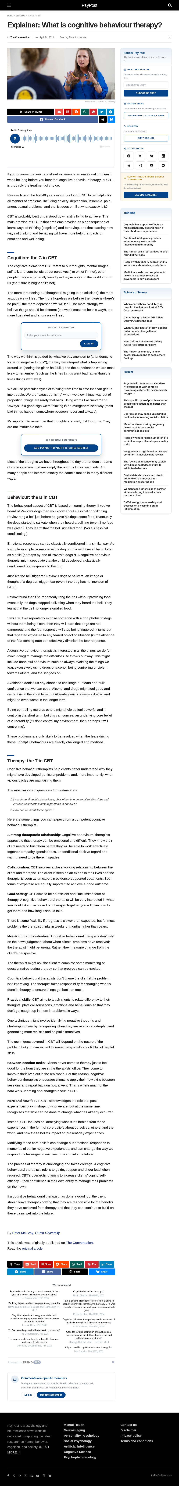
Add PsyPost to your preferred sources (61, 448)
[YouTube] (152, 165)
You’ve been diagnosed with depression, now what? (34, 1330)
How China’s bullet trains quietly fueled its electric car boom (143, 343)
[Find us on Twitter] (13, 1475)
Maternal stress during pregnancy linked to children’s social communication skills (144, 427)
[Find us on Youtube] (37, 1475)
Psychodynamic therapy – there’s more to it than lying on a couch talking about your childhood (34, 1293)
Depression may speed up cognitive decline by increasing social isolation (146, 415)
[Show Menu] (9, 5)
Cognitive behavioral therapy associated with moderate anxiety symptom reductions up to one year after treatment (34, 1318)
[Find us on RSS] (32, 1475)
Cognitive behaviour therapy (87, 1291)
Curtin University (47, 1233)
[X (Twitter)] (140, 156)
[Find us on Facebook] (8, 1475)
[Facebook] (129, 156)
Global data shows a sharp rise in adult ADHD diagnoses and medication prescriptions (143, 478)
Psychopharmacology (80, 1457)
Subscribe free (146, 93)
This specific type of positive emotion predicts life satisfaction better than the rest (146, 403)
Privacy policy (131, 1435)
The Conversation (20, 37)
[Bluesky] (152, 156)
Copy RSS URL (146, 138)
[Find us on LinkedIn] (20, 1475)
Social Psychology (78, 1441)
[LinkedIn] (163, 156)
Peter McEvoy (22, 1233)
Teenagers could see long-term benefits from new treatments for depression (34, 1341)
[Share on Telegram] (110, 112)
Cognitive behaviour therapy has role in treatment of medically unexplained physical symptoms (89, 1321)
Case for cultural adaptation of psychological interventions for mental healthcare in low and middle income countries (89, 1335)
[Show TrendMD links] (113, 1361)
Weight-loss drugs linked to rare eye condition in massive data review (145, 453)
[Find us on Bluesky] (50, 1476)
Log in (28, 1394)
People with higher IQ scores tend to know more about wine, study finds (145, 263)
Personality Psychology (81, 1435)
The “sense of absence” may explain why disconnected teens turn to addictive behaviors (145, 465)
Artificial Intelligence (79, 1446)
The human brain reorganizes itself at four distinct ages (146, 253)
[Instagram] (140, 165)
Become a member (51, 1394)
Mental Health (34, 16)
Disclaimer (128, 1430)
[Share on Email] (59, 112)
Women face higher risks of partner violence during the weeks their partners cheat (145, 492)
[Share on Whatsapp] (85, 112)
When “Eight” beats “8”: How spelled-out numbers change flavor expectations (146, 331)
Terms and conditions (136, 1441)
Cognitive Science (77, 1452)
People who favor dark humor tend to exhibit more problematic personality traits (146, 441)
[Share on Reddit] (76, 112)
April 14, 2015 (47, 37)
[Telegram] (163, 165)
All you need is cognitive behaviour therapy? (87, 1347)
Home (10, 16)
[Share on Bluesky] (111, 119)
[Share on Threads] (103, 119)
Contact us (128, 1425)
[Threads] (129, 165)
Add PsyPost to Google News (146, 115)
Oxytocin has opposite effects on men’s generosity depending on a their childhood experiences (143, 228)
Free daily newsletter (61, 327)
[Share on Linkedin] (102, 112)
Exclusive (20, 16)
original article (32, 1248)
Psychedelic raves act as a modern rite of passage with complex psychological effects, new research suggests (145, 388)
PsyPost (89, 5)
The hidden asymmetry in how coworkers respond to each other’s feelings (144, 355)
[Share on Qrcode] (67, 112)
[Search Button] (170, 5)
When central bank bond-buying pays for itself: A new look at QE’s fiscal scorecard (143, 307)
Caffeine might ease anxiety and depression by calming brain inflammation (143, 505)
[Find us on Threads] (44, 1476)
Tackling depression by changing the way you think (34, 1303)
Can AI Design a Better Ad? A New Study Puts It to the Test (143, 319)
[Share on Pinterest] (93, 112)
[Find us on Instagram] (26, 1475)
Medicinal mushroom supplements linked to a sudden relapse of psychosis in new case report (145, 275)
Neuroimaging (74, 1430)
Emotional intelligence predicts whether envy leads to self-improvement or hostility (142, 241)
